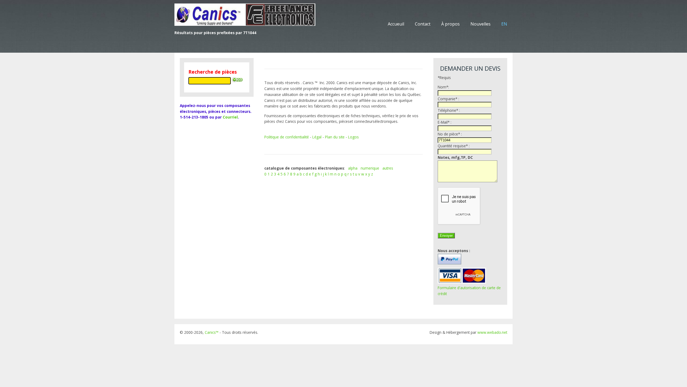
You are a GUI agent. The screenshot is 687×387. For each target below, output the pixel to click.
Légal (316, 136)
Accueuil (396, 24)
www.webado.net (492, 332)
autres (387, 168)
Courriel (230, 117)
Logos (353, 136)
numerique (370, 168)
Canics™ (211, 332)
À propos (450, 24)
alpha (352, 168)
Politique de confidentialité (286, 136)
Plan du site (335, 136)
